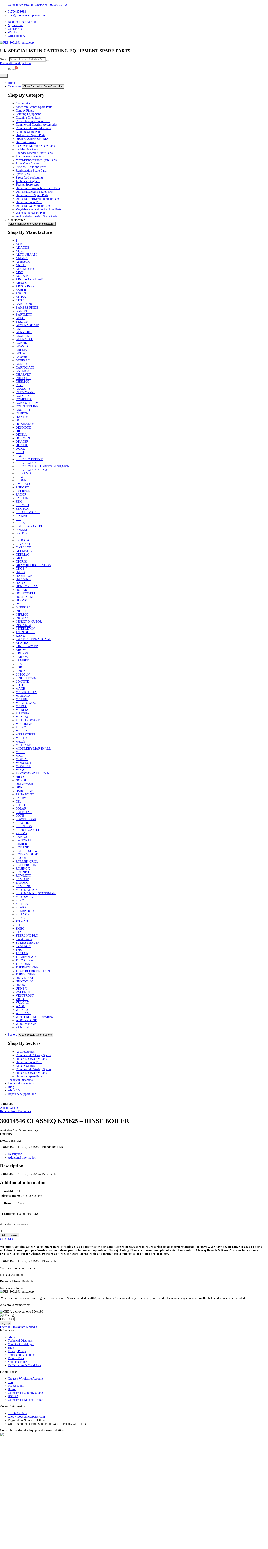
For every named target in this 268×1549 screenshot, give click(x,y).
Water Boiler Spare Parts (31, 212)
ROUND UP (24, 872)
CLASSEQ (23, 388)
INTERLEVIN (25, 628)
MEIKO (21, 727)
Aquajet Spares (25, 1051)
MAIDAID (23, 695)
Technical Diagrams (28, 181)
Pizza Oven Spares (27, 163)
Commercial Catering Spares (33, 1055)
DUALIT (22, 445)
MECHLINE (24, 723)
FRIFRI (21, 536)
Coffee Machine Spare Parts (33, 121)
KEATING (23, 642)
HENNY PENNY (27, 586)
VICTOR (22, 999)
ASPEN (21, 293)
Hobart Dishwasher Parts (31, 1058)
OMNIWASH (24, 783)
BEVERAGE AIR (27, 325)
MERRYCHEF (25, 734)
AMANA (22, 258)
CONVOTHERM (27, 402)
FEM (19, 501)
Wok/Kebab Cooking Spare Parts (36, 216)
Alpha (19, 251)
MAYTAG (22, 716)
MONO (21, 769)
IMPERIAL (23, 607)
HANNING (23, 579)
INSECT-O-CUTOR (29, 621)
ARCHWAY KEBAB (29, 279)
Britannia (21, 357)
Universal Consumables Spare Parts (38, 188)
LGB (19, 667)
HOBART (22, 589)
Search (4, 59)
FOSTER (22, 533)
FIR (18, 519)
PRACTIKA (24, 822)
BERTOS (22, 321)
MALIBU (22, 699)
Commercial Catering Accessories (36, 124)
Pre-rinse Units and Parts (31, 167)
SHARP (21, 907)
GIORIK (21, 561)
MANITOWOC (26, 702)
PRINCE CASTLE (28, 829)
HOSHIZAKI (24, 596)
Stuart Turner (24, 939)
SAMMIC (22, 882)
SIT (18, 925)
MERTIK (22, 738)
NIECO (21, 776)
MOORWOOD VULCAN (32, 773)
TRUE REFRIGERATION (33, 970)
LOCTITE (22, 681)
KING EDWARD (27, 646)
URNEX (21, 988)
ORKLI (21, 787)
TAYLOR (22, 953)
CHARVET (23, 374)
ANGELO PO (25, 268)
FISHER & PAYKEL (29, 526)
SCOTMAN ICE (26, 889)
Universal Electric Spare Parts (34, 191)
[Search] (47, 60)
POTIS (20, 815)
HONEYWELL (26, 593)
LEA (19, 664)
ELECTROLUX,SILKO (31, 469)
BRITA (20, 353)
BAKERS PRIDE (27, 307)
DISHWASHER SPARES (32, 138)
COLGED (22, 395)
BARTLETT (24, 314)
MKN (19, 755)
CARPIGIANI (25, 367)
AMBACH (23, 261)
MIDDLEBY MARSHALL (33, 748)
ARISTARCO (25, 286)
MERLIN (22, 731)
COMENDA (24, 399)
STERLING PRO (27, 935)
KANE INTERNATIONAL (33, 639)
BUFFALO (23, 360)
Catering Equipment (28, 114)
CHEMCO (22, 381)
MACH (20, 688)
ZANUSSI (22, 1027)
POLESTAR (24, 812)
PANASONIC (25, 794)
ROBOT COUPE (27, 854)
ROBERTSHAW (26, 851)
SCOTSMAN (24, 896)
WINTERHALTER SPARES (34, 1016)
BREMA (21, 349)
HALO (20, 572)
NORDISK (23, 780)
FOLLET (22, 529)
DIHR (20, 431)
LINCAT (21, 671)
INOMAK (22, 618)
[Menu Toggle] (4, 76)
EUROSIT (22, 487)
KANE (20, 635)
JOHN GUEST (25, 632)
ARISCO (21, 282)
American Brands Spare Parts (34, 107)
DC (18, 420)
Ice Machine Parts (27, 149)
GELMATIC (24, 551)
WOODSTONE (26, 1023)
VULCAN (22, 1002)
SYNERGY (23, 946)
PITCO (20, 805)
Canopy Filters (25, 110)
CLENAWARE (25, 392)
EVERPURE (24, 491)
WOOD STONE (26, 1020)
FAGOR (21, 494)
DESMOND (24, 427)
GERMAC (22, 554)
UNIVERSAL (25, 978)
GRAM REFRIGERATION (33, 565)
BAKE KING (24, 304)
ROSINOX (23, 868)
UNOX (20, 985)
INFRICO (22, 614)
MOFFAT (22, 759)
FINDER (21, 515)
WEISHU (22, 1009)
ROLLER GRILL (27, 861)
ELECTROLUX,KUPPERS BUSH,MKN (42, 466)
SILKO (20, 918)
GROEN (21, 568)
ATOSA (21, 297)
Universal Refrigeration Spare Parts (37, 198)
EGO (19, 455)
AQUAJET (23, 275)
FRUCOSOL (24, 540)
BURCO (21, 364)
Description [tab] (15, 1154)
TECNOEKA (24, 960)
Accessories (23, 103)
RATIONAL (24, 840)
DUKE (20, 448)
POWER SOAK (26, 819)
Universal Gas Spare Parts (32, 195)
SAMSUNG (23, 886)
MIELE (20, 752)
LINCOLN (23, 674)
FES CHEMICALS (28, 512)
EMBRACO (24, 484)
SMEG (20, 928)
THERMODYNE (27, 967)
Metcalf (20, 741)
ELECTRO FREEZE (29, 459)
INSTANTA (23, 625)
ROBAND (22, 847)
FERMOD (22, 505)
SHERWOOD (25, 911)
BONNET (22, 342)
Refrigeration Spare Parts (31, 170)
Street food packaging (29, 177)
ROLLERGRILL (27, 865)
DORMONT (24, 438)
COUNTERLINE (27, 406)
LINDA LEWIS (26, 678)
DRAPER (22, 441)
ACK (19, 244)
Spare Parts (23, 174)
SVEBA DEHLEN (28, 942)
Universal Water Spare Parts (33, 205)
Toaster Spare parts (27, 184)
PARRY (21, 798)
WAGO (20, 1006)
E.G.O (20, 452)
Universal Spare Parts (29, 202)
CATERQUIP (24, 371)
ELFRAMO (23, 473)
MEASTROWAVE (28, 720)
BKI (18, 328)
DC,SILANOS (25, 424)
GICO (20, 558)
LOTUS (21, 685)
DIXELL (21, 434)
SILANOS (22, 914)
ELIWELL (22, 477)
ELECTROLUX (26, 462)
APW (19, 272)
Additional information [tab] (22, 1157)
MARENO (23, 709)
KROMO (22, 649)
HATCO (21, 582)
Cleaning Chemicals (28, 117)
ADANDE (22, 247)
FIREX (20, 522)
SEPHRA (22, 903)
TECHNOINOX (26, 956)
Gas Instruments (26, 142)
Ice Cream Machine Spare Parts (35, 145)
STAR (20, 932)
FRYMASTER (25, 544)
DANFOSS (23, 417)
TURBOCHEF (25, 974)
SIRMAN (22, 921)
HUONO (21, 600)
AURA (20, 300)
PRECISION (24, 826)
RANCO (21, 836)
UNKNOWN (24, 981)
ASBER (21, 289)
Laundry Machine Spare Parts (34, 152)
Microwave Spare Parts (30, 156)
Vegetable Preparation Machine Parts (38, 209)
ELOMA (21, 480)
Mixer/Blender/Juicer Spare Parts (36, 160)
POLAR (21, 808)
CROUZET (23, 409)
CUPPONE (23, 413)
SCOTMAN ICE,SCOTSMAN (36, 893)
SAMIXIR (22, 879)
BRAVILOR (24, 346)
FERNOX (22, 508)
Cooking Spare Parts (28, 131)
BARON (21, 311)
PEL (18, 801)
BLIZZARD (24, 332)
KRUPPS (22, 653)
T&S (19, 949)
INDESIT (22, 611)
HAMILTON (24, 575)
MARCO (21, 706)
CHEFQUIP (23, 378)
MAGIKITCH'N (26, 692)
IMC (19, 604)
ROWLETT (23, 875)
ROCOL (21, 858)
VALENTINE (25, 992)
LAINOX (22, 656)
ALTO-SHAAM (26, 254)
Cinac (19, 385)
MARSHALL (24, 713)
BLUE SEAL (24, 339)
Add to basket (9, 1235)
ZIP (18, 1030)
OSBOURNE (24, 791)
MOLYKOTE (24, 762)
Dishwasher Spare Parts (30, 135)
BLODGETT (24, 335)
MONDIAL (23, 766)
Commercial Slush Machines (33, 128)
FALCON (22, 498)
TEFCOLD (23, 963)
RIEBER (21, 843)
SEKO (20, 900)
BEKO (20, 318)
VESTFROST (25, 995)
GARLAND (24, 547)
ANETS (21, 265)
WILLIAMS (23, 1013)
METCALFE (24, 745)
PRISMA (21, 833)
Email (4, 1318)
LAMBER (22, 660)
